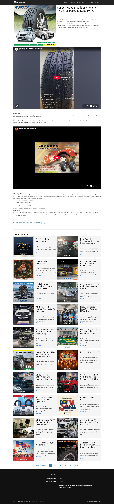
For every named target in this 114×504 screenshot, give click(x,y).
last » (76, 465)
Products (72, 2)
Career (90, 2)
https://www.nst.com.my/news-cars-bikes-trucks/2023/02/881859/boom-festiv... (30, 224)
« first (37, 465)
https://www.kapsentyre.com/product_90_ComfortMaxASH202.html (27, 222)
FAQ (61, 478)
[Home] (20, 2)
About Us (64, 2)
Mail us (61, 481)
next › (71, 465)
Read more (38, 252)
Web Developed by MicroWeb (94, 501)
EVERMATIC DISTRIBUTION (24, 501)
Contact (97, 2)
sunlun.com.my (75, 489)
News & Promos (81, 2)
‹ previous (43, 465)
